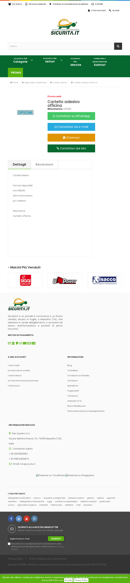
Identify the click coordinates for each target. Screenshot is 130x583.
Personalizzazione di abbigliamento (86, 411)
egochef (111, 498)
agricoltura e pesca (26, 505)
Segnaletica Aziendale (35, 82)
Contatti (99, 4)
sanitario (12, 501)
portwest (43, 505)
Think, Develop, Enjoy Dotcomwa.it (48, 558)
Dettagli (19, 164)
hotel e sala (56, 505)
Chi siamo (17, 4)
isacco (37, 498)
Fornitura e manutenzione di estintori (70, 4)
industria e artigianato (54, 498)
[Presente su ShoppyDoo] (79, 475)
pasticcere (105, 501)
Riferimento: (55, 108)
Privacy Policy (81, 580)
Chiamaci (72, 138)
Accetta (68, 580)
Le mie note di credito (19, 370)
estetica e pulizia (88, 501)
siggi (49, 501)
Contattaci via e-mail (72, 127)
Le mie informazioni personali (23, 380)
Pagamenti (73, 390)
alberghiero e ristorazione (32, 501)
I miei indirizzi (14, 375)
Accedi (115, 10)
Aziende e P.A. (74, 400)
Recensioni (44, 164)
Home (15, 82)
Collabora (72, 395)
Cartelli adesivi (60, 82)
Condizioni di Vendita (78, 375)
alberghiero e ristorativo (19, 498)
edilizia (100, 498)
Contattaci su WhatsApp (72, 116)
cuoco (11, 505)
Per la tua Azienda (37, 4)
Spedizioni (72, 385)
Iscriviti (56, 538)
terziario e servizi (76, 498)
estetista (69, 505)
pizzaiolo (88, 505)
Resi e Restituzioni (76, 405)
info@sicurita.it (27, 464)
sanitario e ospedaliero (66, 501)
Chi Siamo (72, 380)
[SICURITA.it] (65, 27)
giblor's (90, 498)
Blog (69, 365)
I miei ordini (14, 365)
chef (78, 505)
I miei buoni (14, 385)
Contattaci (72, 370)
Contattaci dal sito (72, 148)
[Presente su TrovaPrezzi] (50, 475)
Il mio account (98, 10)
